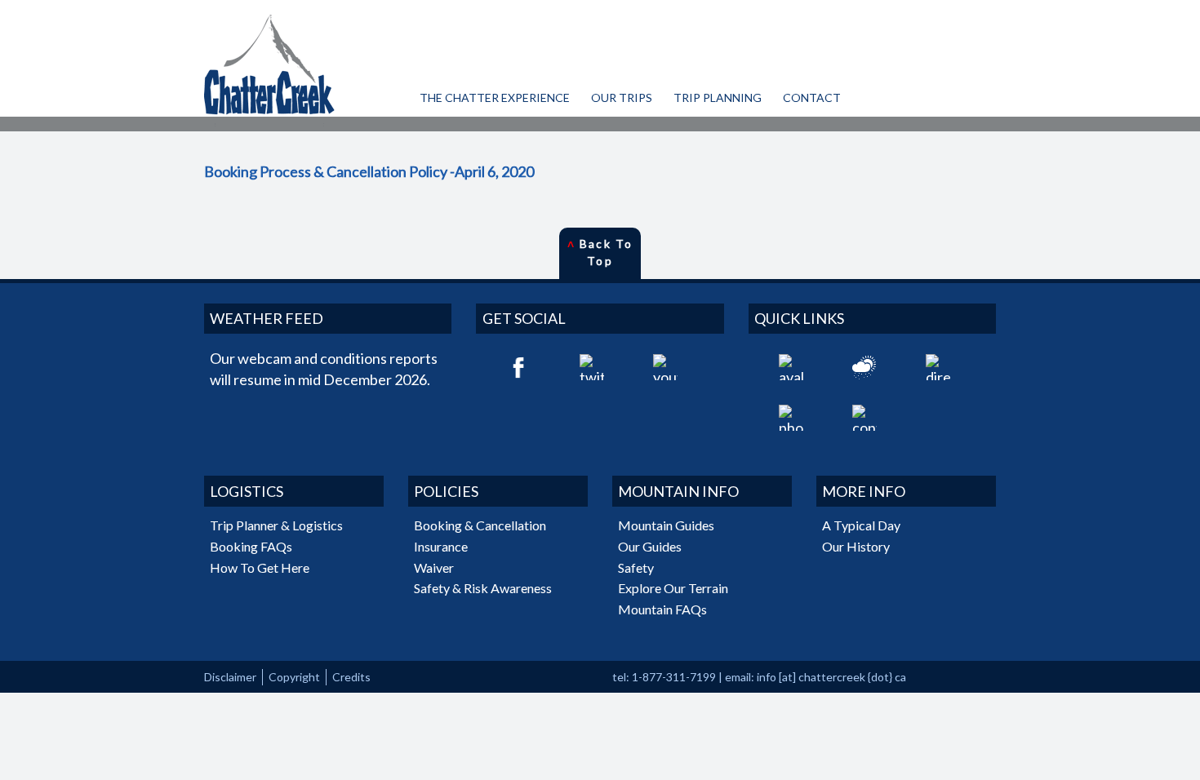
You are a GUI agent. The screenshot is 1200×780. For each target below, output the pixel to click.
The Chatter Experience (495, 97)
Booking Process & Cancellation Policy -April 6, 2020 (369, 171)
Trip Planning (717, 97)
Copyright (294, 677)
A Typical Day (861, 525)
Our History (856, 546)
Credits (351, 677)
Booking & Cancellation (480, 525)
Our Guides (650, 546)
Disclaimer (230, 677)
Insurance (441, 546)
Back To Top (600, 252)
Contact (812, 97)
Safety (636, 567)
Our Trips (621, 97)
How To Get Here (259, 567)
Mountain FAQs (662, 609)
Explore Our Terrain (673, 588)
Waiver (434, 567)
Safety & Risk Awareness (483, 588)
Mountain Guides (666, 525)
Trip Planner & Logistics (276, 525)
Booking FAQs (251, 546)
